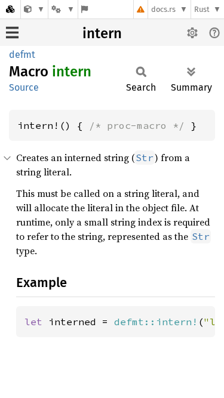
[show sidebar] (12, 32)
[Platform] (62, 9)
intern (102, 33)
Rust (202, 9)
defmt (22, 54)
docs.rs (163, 9)
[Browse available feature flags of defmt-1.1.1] (84, 9)
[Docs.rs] (10, 9)
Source (24, 87)
